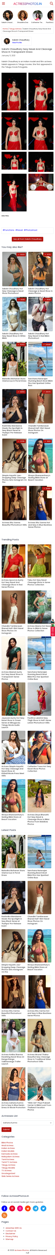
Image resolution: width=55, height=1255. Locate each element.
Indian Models (8, 1151)
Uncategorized (8, 1173)
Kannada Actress (10, 1154)
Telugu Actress (15, 29)
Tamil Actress (8, 1159)
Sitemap (9, 1239)
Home (5, 29)
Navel (20, 230)
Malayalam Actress (10, 1156)
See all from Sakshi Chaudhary (27, 239)
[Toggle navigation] (3, 3)
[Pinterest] (12, 1208)
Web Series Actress (10, 1176)
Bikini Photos (7, 1142)
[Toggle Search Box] (51, 3)
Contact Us (11, 1231)
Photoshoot (31, 230)
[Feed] (4, 1215)
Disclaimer (10, 1233)
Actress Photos (22, 1250)
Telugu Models (8, 1168)
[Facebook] (4, 1208)
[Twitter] (43, 1208)
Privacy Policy (12, 1236)
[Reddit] (28, 1208)
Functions (9, 230)
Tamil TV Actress (9, 1162)
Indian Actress (8, 1148)
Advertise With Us (14, 1228)
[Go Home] (27, 3)
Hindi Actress (7, 1145)
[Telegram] (35, 1208)
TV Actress (7, 1170)
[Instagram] (20, 1208)
